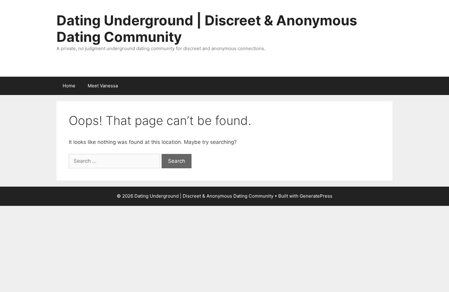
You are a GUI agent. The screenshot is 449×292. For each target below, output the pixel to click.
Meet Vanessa (103, 86)
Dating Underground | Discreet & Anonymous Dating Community (207, 28)
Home (69, 86)
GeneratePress (316, 196)
